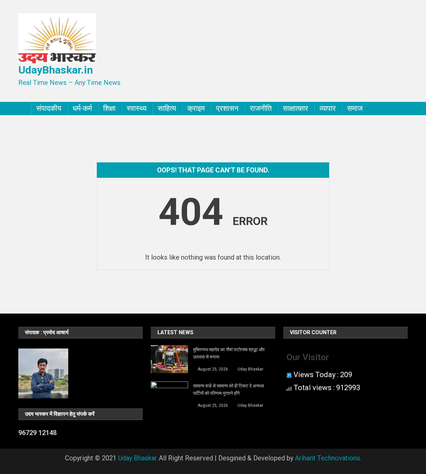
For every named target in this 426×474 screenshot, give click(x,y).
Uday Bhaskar (250, 369)
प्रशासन (227, 108)
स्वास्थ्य (136, 108)
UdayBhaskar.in (55, 70)
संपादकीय (48, 108)
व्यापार (328, 108)
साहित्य (167, 108)
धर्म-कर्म (82, 108)
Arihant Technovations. (328, 458)
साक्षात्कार (295, 108)
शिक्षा (109, 108)
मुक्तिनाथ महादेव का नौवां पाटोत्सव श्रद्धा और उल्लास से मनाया (229, 353)
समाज (354, 108)
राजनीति (261, 108)
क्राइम (196, 108)
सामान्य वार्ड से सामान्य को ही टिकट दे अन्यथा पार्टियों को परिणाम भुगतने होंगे (228, 389)
